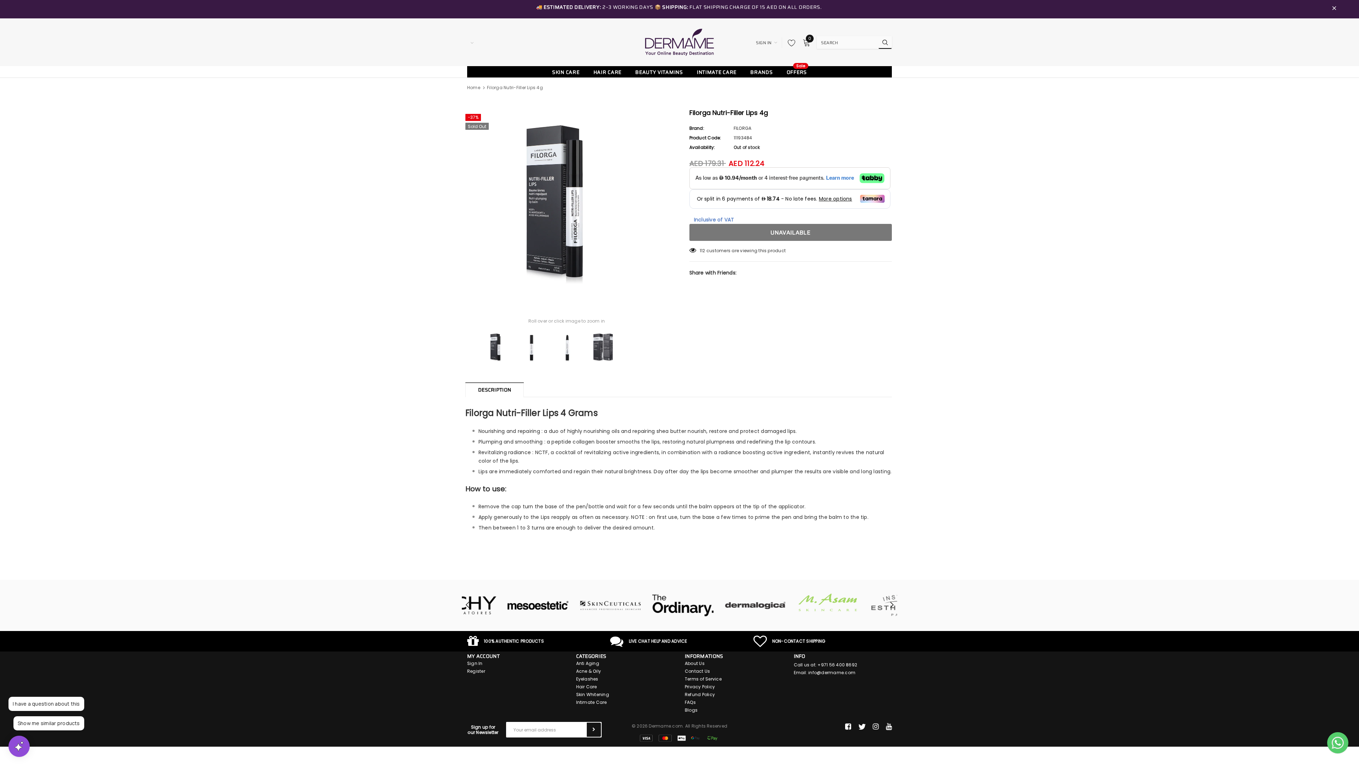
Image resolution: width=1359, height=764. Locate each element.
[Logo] (679, 42)
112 (702, 251)
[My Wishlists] (789, 42)
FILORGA (743, 128)
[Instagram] (876, 727)
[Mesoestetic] (498, 605)
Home (473, 88)
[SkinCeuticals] (571, 605)
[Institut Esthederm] (861, 605)
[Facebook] (848, 727)
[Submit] (594, 730)
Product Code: (705, 138)
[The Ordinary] (643, 605)
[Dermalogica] (716, 605)
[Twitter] (862, 727)
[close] (1334, 9)
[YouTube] (889, 727)
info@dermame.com (831, 673)
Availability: (702, 147)
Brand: (696, 128)
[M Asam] (788, 602)
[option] (566, 201)
